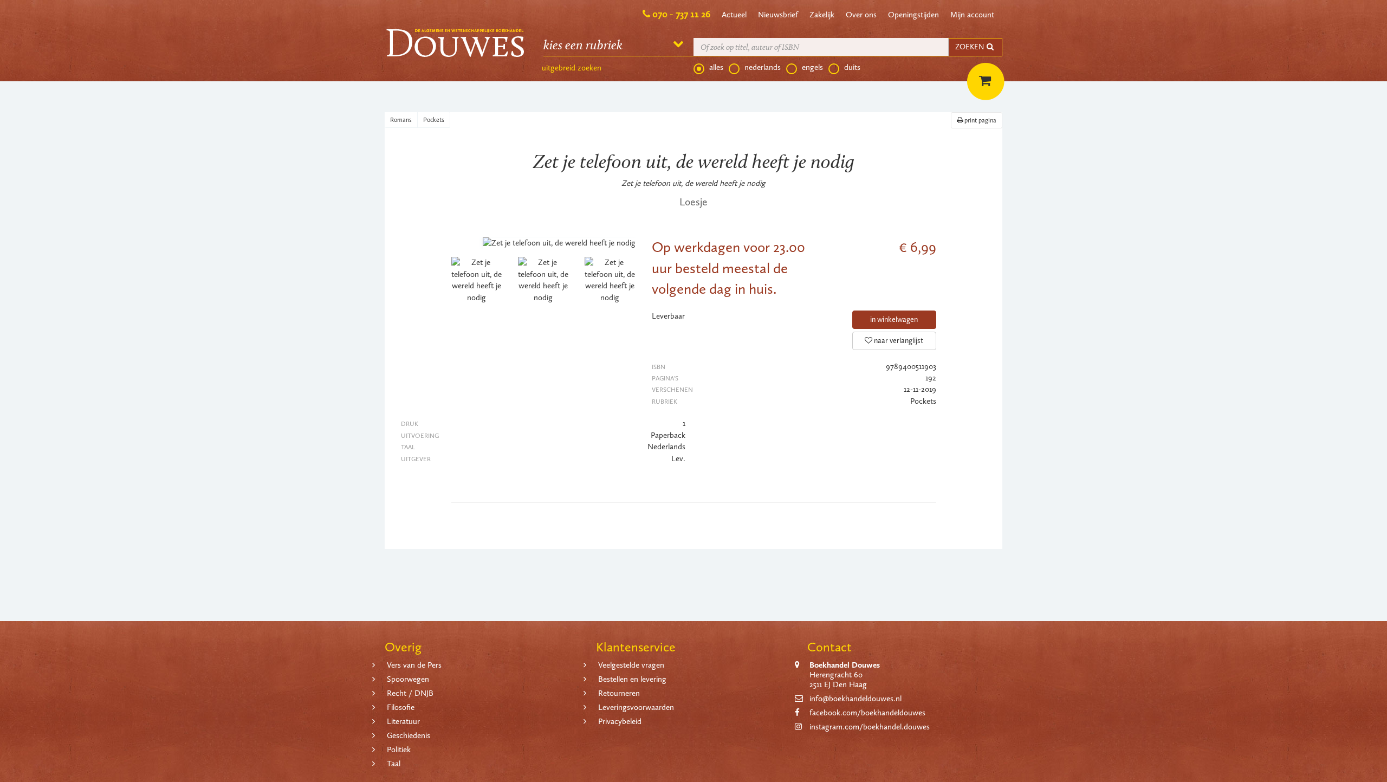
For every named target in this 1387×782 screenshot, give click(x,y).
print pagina (979, 120)
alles (716, 67)
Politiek (399, 749)
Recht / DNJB (410, 693)
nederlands (762, 67)
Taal (393, 763)
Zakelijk (821, 15)
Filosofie (400, 707)
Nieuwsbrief (778, 15)
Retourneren (619, 693)
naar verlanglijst (897, 340)
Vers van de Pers (414, 665)
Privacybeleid (619, 721)
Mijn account (972, 15)
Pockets (433, 120)
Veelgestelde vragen (631, 665)
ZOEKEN (970, 46)
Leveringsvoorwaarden (636, 707)
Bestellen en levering (632, 679)
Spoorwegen (408, 679)
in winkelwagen (894, 319)
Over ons (861, 15)
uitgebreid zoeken (571, 68)
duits (852, 67)
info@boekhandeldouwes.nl (855, 698)
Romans (401, 120)
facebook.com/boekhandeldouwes (867, 713)
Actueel (734, 15)
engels (812, 67)
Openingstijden (913, 15)
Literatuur (403, 721)
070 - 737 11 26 (681, 14)
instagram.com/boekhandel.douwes (869, 727)
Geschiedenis (408, 735)
